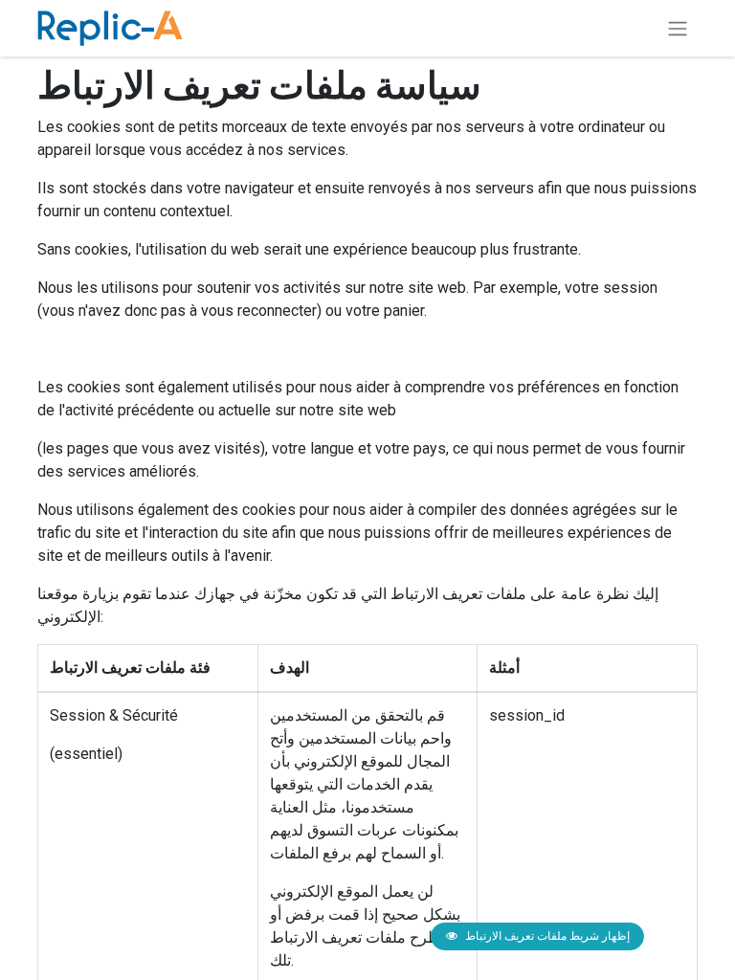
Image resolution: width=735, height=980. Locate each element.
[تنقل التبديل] (677, 28)
